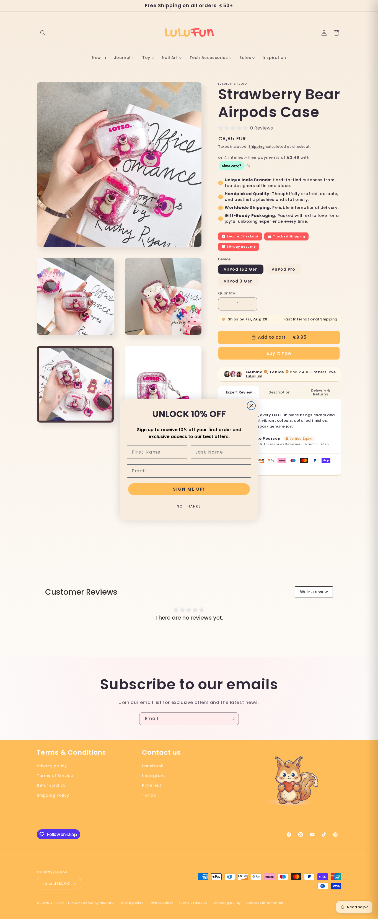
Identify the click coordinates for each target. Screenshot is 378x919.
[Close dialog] (251, 406)
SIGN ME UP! (189, 489)
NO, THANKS (189, 506)
